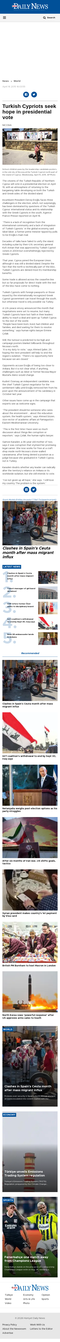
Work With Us (37, 1325)
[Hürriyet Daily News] (30, 7)
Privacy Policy (9, 1325)
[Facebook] (26, 94)
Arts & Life (29, 1299)
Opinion (46, 1295)
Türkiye (9, 1295)
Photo (26, 1303)
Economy (28, 1295)
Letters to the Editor (41, 1329)
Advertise (7, 1333)
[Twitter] (34, 94)
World (17, 81)
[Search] (44, 17)
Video (8, 1303)
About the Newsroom (14, 1329)
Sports (45, 1299)
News (5, 81)
